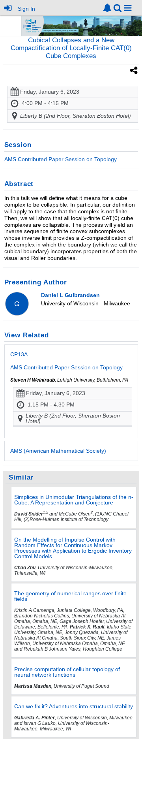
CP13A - (66, 360)
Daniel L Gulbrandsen (70, 295)
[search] (117, 7)
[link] (107, 8)
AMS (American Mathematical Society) (58, 451)
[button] (127, 8)
